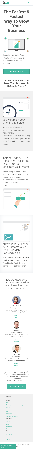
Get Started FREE (16, 71)
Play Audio (16, 340)
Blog (7, 424)
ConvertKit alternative (12, 416)
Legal (7, 429)
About (8, 421)
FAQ (7, 402)
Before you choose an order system (16, 405)
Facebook (9, 426)
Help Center (10, 434)
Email (9, 439)
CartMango (9, 413)
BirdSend (8, 411)
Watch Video (16, 316)
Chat (9, 437)
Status (8, 407)
